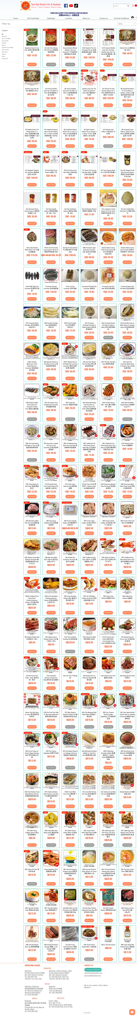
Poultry (3, 56)
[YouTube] (71, 6)
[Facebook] (66, 6)
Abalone (4, 45)
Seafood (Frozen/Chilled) (7, 47)
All (2, 34)
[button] (51, 17)
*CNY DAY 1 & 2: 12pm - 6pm (33, 979)
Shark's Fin (4, 36)
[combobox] (121, 6)
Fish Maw (4, 43)
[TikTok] (76, 6)
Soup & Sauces (5, 49)
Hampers (4, 54)
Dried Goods (4, 52)
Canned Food (5, 58)
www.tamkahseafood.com (92, 976)
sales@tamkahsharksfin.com (93, 973)
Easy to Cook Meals (6, 38)
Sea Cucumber (5, 41)
